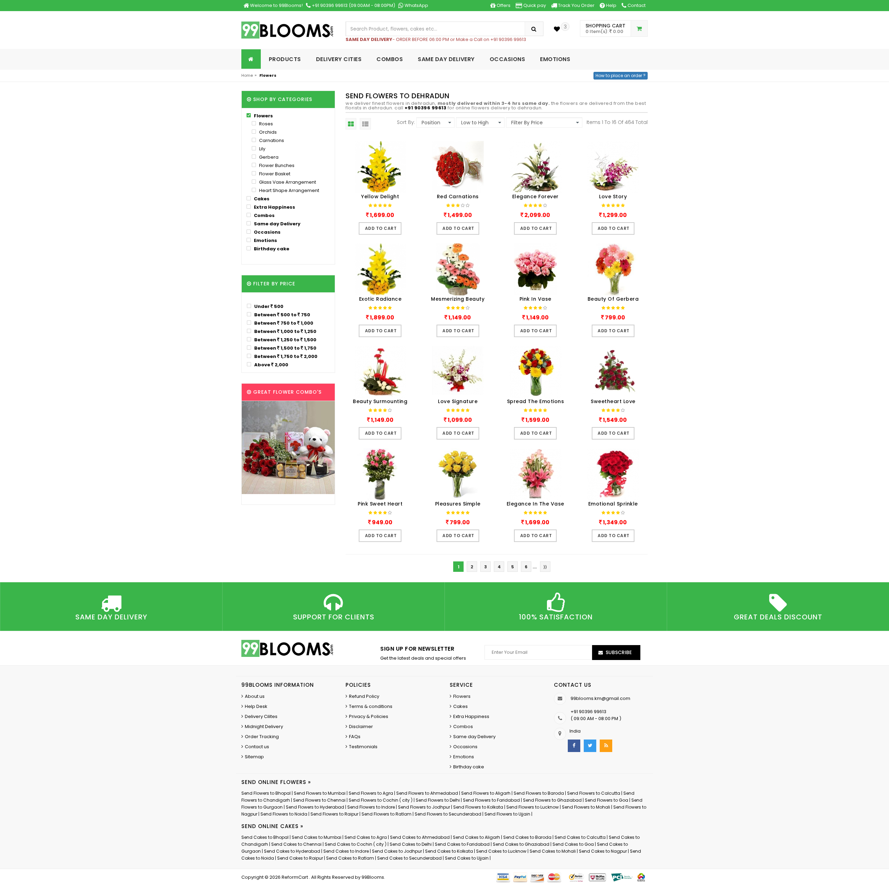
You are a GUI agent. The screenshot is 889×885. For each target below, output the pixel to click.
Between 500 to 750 (281, 314)
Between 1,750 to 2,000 (285, 356)
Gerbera (268, 157)
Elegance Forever (535, 196)
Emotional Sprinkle (613, 503)
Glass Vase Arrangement (287, 182)
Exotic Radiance (380, 298)
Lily (261, 148)
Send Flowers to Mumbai (320, 793)
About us (255, 696)
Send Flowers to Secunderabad (448, 814)
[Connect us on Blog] (606, 746)
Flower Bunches (276, 165)
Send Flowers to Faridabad (491, 800)
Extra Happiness (274, 207)
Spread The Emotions (535, 401)
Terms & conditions (370, 706)
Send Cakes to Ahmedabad (420, 837)
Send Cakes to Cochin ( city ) (356, 844)
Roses (265, 123)
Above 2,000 (270, 364)
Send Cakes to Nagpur (603, 851)
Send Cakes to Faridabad (462, 844)
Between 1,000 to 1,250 (284, 331)
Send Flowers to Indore (371, 807)
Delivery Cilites (261, 716)
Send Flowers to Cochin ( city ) (381, 800)
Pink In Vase (535, 298)
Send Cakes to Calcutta (580, 837)
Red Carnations (458, 196)
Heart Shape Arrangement (288, 190)
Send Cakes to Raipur (300, 858)
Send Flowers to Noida (283, 814)
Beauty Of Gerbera (613, 298)
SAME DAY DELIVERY (446, 59)
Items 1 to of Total (617, 122)
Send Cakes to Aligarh (476, 837)
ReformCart (295, 877)
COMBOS (389, 59)
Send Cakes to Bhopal (265, 837)
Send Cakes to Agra (365, 837)
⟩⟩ (545, 567)
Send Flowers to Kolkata (478, 807)
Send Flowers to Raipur (334, 814)
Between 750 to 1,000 (283, 322)
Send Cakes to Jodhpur (397, 851)
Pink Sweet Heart (380, 503)
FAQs (354, 736)
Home (247, 75)
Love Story (613, 196)
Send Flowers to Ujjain (507, 814)
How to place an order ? (621, 75)
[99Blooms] (287, 29)
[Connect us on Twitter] (590, 746)
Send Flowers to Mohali (586, 807)
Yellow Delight (380, 196)
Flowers (263, 115)
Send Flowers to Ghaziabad (552, 800)
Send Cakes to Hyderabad (292, 851)
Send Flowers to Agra (371, 793)
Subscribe (619, 652)
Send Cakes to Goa (573, 844)
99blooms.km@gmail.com (600, 698)
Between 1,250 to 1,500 (284, 339)
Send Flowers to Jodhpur (424, 807)
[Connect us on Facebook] (574, 746)
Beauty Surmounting (380, 401)
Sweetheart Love (613, 401)
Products (285, 59)
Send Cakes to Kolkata (449, 851)
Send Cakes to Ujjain (467, 858)
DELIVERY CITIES (339, 59)
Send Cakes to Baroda (527, 837)
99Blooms (373, 877)
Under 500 (268, 306)
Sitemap (254, 756)
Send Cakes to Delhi (411, 844)
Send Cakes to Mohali (553, 851)
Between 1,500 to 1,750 (284, 347)
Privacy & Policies (368, 716)
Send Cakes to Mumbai (316, 837)
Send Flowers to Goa (606, 800)
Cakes (261, 198)
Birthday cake (271, 248)
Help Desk (256, 706)
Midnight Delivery (264, 726)
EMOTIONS (555, 59)
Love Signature (457, 401)
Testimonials (363, 746)
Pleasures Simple (458, 503)
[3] (557, 29)
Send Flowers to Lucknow (532, 807)
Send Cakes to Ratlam (350, 858)
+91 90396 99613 (426, 108)
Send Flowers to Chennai (319, 800)
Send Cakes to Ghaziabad (521, 844)
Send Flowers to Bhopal (266, 793)
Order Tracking (262, 736)
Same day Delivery (276, 223)
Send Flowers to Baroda (539, 793)
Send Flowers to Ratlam (387, 814)
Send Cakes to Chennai (296, 844)
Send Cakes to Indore (346, 851)
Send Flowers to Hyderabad (315, 807)
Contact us (257, 746)
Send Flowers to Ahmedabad (427, 793)
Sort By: (406, 122)
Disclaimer (361, 726)
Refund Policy (364, 696)
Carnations (271, 140)
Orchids (267, 132)
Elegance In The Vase (535, 503)
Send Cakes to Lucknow (501, 851)
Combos (264, 215)
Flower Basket (274, 173)
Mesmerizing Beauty (457, 298)
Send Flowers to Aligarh (485, 793)
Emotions (265, 240)
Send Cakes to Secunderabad (409, 858)
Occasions (267, 232)
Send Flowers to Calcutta (593, 793)
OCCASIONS (507, 59)
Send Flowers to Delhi (438, 800)
